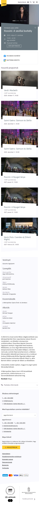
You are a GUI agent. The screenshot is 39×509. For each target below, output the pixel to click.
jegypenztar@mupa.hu (11, 426)
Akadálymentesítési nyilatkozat (11, 457)
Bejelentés (5, 465)
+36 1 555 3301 (20, 423)
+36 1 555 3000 (8, 398)
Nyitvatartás (7, 431)
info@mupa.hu (8, 401)
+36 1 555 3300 (8, 423)
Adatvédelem (6, 454)
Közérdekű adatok (7, 459)
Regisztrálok (12, 447)
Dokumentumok (7, 462)
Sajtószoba (5, 468)
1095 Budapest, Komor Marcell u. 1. (14, 403)
